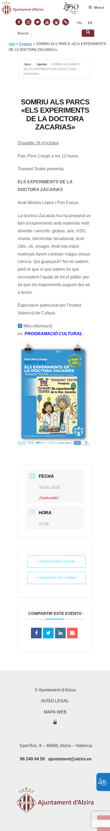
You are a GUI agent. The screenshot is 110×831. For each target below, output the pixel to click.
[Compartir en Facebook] (36, 633)
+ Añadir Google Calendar (56, 561)
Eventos (25, 44)
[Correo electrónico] (72, 633)
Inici (12, 44)
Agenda (42, 64)
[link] (79, 23)
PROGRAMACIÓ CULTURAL (53, 333)
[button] (88, 33)
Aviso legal (55, 701)
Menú (99, 7)
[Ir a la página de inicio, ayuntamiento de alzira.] (40, 9)
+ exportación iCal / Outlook (56, 577)
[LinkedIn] (60, 633)
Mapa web (55, 712)
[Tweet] (48, 633)
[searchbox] (55, 33)
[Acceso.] (55, 723)
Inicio (28, 64)
